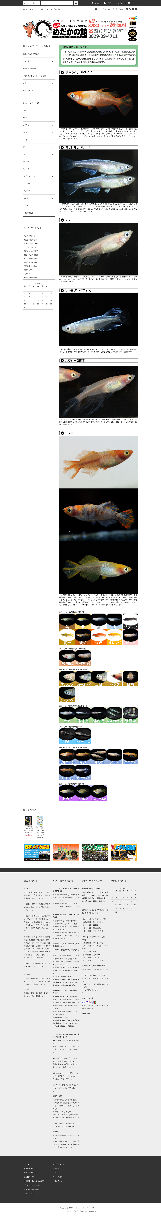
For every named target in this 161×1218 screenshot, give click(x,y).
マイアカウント (58, 1164)
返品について (29, 1177)
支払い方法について (31, 1168)
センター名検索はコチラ (62, 976)
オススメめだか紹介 (31, 259)
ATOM (31, 1194)
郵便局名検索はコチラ (61, 1017)
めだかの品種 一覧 (31, 243)
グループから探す (54, 9)
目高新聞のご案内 (30, 266)
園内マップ (28, 270)
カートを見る (58, 1177)
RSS (25, 1194)
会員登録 (109, 3)
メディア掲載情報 (30, 277)
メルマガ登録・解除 (104, 9)
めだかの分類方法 (30, 247)
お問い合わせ (119, 9)
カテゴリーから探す (38, 9)
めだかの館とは (29, 236)
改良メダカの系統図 (31, 251)
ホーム (25, 9)
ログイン (121, 3)
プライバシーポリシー (32, 1185)
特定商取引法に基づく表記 (34, 1181)
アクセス (27, 274)
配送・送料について (31, 1173)
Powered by (68, 1211)
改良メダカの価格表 (31, 255)
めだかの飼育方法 (30, 240)
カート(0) (133, 3)
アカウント (97, 3)
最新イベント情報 (30, 262)
